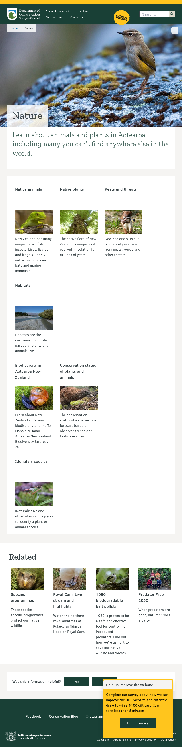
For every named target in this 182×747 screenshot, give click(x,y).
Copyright (103, 739)
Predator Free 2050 (151, 597)
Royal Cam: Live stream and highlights (67, 600)
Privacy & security (145, 739)
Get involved (54, 17)
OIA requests (169, 739)
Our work (76, 17)
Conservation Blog (63, 716)
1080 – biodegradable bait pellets (109, 600)
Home (14, 28)
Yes (76, 681)
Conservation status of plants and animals (78, 371)
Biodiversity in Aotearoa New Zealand (28, 371)
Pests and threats (121, 189)
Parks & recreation (59, 11)
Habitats (22, 285)
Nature (84, 11)
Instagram (94, 716)
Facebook (33, 716)
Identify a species (31, 461)
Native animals (28, 189)
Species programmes (22, 597)
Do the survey (138, 723)
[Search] (172, 14)
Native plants (72, 189)
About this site (122, 739)
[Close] (168, 684)
